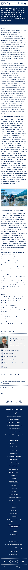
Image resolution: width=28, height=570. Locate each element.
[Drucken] (16, 401)
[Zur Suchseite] (18, 3)
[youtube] (23, 561)
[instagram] (18, 561)
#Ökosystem (21, 395)
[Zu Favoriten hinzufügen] (20, 401)
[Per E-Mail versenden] (11, 401)
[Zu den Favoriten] (22, 3)
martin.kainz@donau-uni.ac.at (11, 350)
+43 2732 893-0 (14, 527)
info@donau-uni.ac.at (14, 525)
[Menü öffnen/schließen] (25, 4)
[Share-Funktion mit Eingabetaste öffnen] (7, 401)
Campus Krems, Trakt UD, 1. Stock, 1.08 (13, 363)
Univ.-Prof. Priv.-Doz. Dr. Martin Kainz (17, 340)
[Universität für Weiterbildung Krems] (6, 3)
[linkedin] (9, 561)
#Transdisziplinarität (12, 395)
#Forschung (4, 395)
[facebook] (4, 561)
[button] (14, 367)
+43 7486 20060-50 (8, 353)
